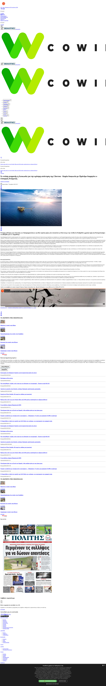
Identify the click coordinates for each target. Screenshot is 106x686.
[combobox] (103, 665)
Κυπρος (4, 619)
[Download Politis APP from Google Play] (6, 616)
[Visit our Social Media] (1, 9)
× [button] (104, 665)
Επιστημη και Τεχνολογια (8, 627)
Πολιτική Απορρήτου (64, 678)
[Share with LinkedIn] (1, 188)
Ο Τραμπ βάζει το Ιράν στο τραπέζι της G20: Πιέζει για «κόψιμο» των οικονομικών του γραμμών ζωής (26, 421)
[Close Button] (1, 601)
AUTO (4, 109)
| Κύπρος (2, 173)
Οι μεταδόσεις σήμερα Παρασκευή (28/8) (10, 405)
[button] (53, 684)
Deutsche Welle (6, 628)
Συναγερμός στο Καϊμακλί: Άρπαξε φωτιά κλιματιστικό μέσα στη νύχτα (18, 372)
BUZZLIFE (5, 108)
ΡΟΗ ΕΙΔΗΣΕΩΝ (4, 17)
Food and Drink (6, 642)
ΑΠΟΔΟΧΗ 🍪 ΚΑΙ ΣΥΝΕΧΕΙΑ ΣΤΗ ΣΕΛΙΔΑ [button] (47, 681)
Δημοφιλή (4, 369)
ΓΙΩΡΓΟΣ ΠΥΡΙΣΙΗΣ (4, 181)
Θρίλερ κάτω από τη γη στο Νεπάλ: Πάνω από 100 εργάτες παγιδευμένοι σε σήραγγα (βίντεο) (18, 164)
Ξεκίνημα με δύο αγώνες (6, 378)
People (4, 641)
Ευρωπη (4, 625)
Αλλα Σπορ (5, 658)
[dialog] (53, 675)
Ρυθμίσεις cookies (57, 678)
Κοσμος (4, 626)
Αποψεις (4, 660)
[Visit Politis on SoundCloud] (8, 614)
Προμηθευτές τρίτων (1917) (52, 672)
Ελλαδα (4, 624)
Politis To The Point (4, 20)
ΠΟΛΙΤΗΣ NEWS (6, 100)
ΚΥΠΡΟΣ (5, 102)
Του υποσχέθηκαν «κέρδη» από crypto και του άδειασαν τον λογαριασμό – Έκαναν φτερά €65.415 (25, 383)
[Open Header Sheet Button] (1, 26)
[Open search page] (1, 158)
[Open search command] (1, 118)
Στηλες (4, 632)
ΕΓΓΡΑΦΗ (2, 609)
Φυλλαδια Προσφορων (7, 649)
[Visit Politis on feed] (10, 614)
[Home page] (1, 172)
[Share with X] (1, 187)
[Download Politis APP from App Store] (2, 616)
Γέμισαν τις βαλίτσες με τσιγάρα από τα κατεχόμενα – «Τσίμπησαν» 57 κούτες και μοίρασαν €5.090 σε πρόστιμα (28, 415)
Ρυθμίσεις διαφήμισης (55, 677)
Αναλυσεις (5, 633)
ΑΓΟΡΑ (4, 111)
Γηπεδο (4, 113)
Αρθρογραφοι (5, 634)
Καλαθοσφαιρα (6, 657)
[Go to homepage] (8, 28)
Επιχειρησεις (5, 623)
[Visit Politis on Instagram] (4, 614)
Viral (4, 640)
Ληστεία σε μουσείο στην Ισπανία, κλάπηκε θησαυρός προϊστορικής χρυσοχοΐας (20, 389)
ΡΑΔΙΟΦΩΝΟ (3, 16)
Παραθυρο (5, 115)
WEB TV (2, 19)
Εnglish (2, 13)
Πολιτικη (5, 620)
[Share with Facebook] (1, 185)
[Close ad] (1, 602)
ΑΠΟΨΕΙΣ (5, 106)
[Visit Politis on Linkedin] (5, 614)
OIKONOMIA (5, 104)
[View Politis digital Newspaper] (53, 558)
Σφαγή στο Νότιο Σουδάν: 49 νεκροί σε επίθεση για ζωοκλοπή (16, 394)
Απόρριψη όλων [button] (62, 681)
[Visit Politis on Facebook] (1, 614)
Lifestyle (4, 639)
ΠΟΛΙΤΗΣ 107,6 (3, 307)
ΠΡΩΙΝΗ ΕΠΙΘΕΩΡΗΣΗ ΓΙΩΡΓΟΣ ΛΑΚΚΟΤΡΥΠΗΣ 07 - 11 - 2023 (22, 307)
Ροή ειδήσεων (5, 366)
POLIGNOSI (3, 18)
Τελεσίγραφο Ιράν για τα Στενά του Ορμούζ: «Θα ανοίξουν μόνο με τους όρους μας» (21, 410)
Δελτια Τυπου (5, 648)
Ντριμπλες (5, 659)
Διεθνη (4, 656)
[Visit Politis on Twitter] (2, 614)
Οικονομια (5, 621)
